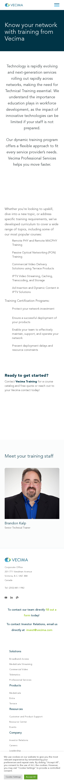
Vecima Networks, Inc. (16, 560)
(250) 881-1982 (17, 588)
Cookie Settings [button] (13, 777)
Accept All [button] (31, 777)
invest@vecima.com (39, 630)
